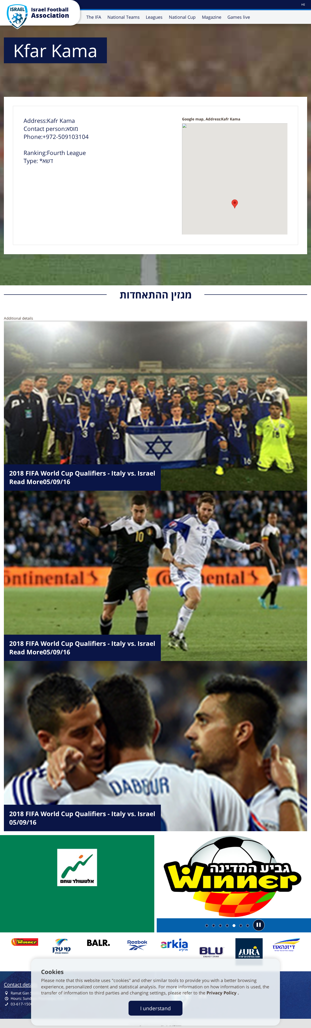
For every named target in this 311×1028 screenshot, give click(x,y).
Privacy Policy (222, 993)
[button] (258, 925)
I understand (155, 1008)
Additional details (18, 318)
